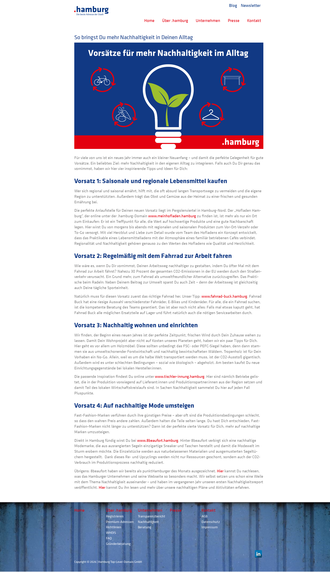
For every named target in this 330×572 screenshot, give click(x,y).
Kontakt (254, 20)
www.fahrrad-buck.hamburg (224, 296)
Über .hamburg (175, 20)
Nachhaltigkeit (148, 521)
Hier (220, 471)
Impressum (209, 527)
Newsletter (250, 5)
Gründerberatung (118, 543)
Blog (233, 5)
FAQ (109, 538)
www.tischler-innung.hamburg (179, 376)
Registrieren (115, 516)
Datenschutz (210, 521)
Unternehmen (208, 20)
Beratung (144, 527)
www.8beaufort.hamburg (157, 440)
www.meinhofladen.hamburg (172, 215)
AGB (204, 516)
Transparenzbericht (151, 516)
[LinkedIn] (258, 554)
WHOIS (111, 532)
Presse (233, 20)
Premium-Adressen (120, 521)
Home (149, 20)
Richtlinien (113, 527)
